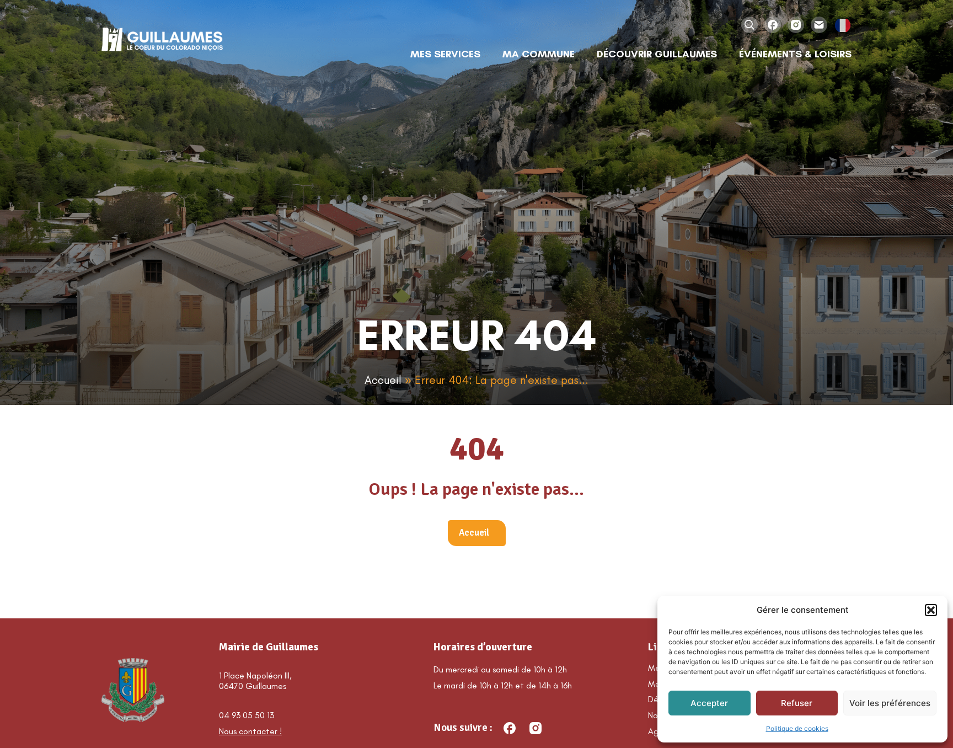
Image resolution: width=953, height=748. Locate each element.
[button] (930, 610)
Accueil (383, 380)
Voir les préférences (889, 703)
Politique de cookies (797, 728)
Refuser (796, 703)
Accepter (709, 703)
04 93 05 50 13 (246, 715)
